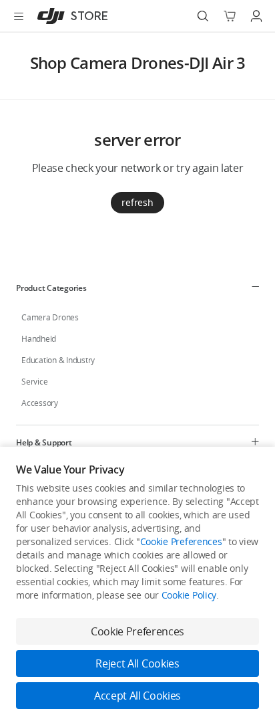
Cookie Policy (189, 595)
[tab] (137, 287)
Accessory (39, 403)
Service (34, 381)
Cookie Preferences (181, 541)
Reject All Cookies (137, 663)
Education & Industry (58, 360)
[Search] (203, 16)
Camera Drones (50, 317)
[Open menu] (18, 16)
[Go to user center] (256, 16)
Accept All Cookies (137, 695)
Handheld (38, 338)
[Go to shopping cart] (229, 16)
